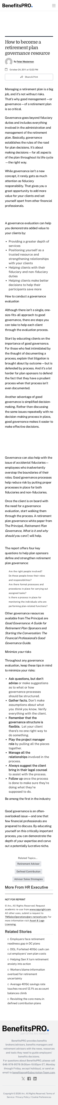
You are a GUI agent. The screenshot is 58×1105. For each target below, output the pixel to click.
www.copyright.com (40, 909)
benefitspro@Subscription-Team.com (33, 1072)
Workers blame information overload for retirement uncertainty (26, 974)
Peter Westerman (25, 61)
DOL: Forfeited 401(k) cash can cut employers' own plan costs (28, 951)
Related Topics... (28, 858)
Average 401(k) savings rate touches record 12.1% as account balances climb (28, 988)
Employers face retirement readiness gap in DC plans (26, 941)
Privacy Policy (23, 1097)
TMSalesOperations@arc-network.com (26, 917)
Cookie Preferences (41, 1097)
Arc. (23, 1093)
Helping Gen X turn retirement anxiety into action (28, 961)
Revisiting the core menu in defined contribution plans (25, 1001)
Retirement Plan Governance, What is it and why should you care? (26, 531)
